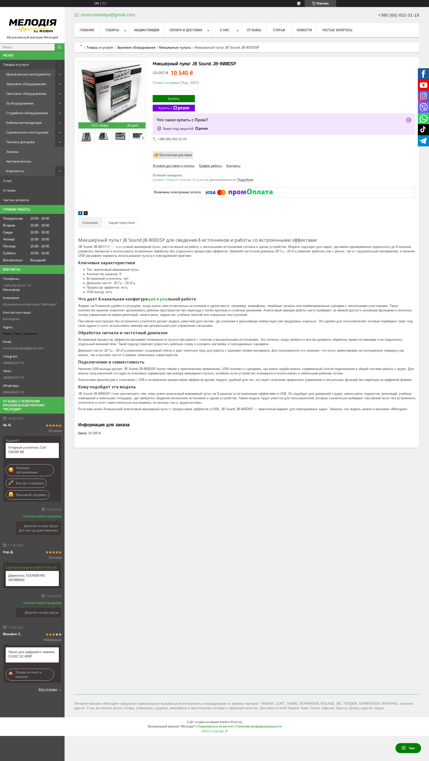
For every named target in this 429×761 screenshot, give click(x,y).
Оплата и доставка (186, 30)
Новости (304, 30)
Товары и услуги (16, 64)
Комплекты (15, 171)
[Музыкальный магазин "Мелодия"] (32, 23)
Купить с (165, 108)
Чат (412, 748)
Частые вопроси (16, 200)
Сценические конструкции (27, 132)
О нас (7, 180)
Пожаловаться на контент (215, 726)
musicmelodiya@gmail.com (23, 348)
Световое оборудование (26, 93)
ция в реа (157, 299)
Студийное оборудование (27, 113)
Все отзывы (48, 689)
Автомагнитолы (18, 161)
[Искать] (60, 47)
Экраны (12, 151)
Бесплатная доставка (175, 155)
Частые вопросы (337, 30)
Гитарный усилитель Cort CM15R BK (27, 450)
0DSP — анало (113, 247)
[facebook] (80, 214)
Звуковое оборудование (26, 84)
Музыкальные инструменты (28, 74)
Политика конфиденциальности (259, 726)
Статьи (279, 30)
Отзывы (9, 190)
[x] (86, 214)
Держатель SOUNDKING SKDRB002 (26, 578)
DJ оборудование (20, 103)
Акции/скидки (146, 30)
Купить (173, 98)
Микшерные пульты (175, 47)
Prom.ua (236, 722)
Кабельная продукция (23, 122)
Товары (112, 30)
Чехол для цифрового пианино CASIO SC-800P (31, 654)
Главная (87, 30)
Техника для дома (20, 142)
